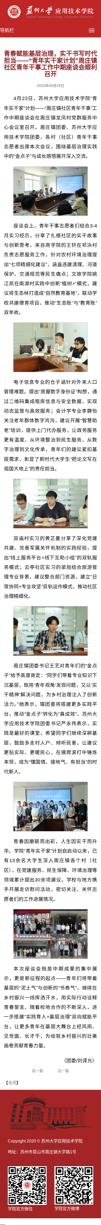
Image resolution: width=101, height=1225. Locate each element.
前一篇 (37, 1071)
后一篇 (63, 1071)
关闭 (12, 1083)
